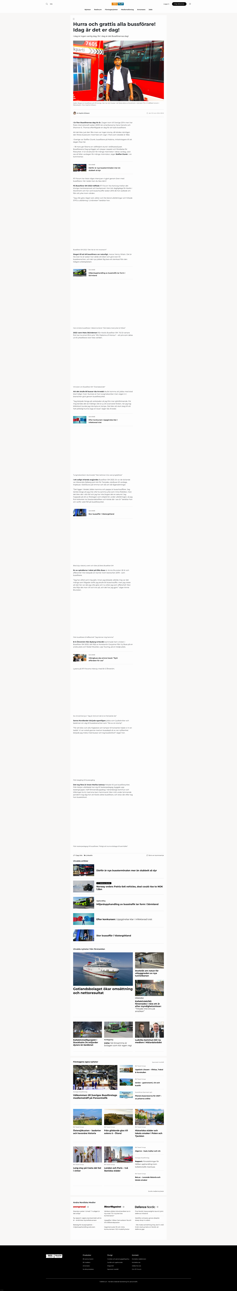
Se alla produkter (88, 1269)
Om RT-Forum (136, 1269)
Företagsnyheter (111, 9)
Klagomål (110, 1266)
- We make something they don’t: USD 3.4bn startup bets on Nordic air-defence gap (149, 1227)
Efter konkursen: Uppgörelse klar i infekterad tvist (103, 421)
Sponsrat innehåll (112, 1269)
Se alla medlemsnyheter (156, 1191)
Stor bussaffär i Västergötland (101, 514)
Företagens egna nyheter (85, 1062)
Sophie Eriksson (84, 113)
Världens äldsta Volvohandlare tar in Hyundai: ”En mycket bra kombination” (117, 1213)
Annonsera (141, 9)
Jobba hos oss (136, 1266)
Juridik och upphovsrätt (115, 1262)
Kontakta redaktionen (139, 1259)
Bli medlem (86, 1262)
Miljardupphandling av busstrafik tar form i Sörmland (107, 274)
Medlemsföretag (127, 9)
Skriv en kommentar (156, 855)
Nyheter (88, 9)
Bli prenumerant (88, 1259)
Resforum (98, 9)
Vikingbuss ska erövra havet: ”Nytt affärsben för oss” (103, 659)
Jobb (150, 9)
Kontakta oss (136, 1262)
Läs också (92, 164)
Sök (51, 4)
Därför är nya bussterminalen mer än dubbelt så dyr (104, 169)
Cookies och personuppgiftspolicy (118, 1259)
